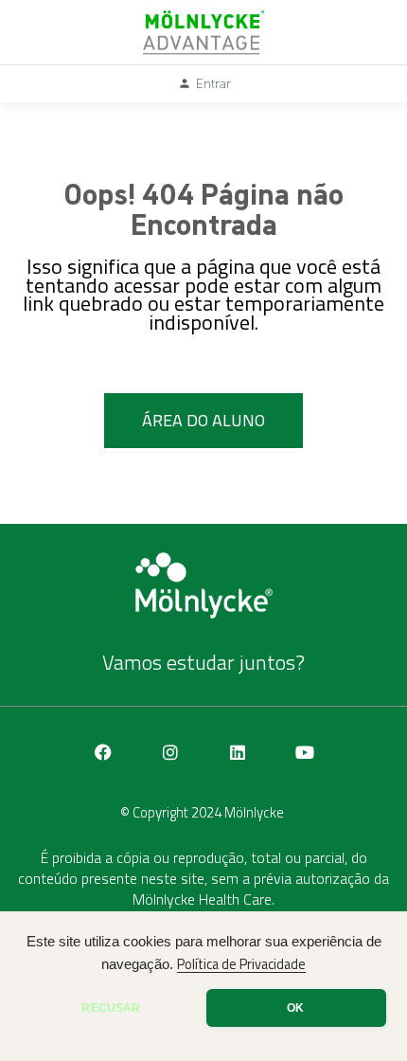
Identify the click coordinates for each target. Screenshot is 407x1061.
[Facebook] (103, 752)
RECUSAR (110, 1008)
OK (295, 1008)
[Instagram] (170, 752)
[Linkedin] (238, 752)
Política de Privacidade (241, 964)
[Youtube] (305, 752)
